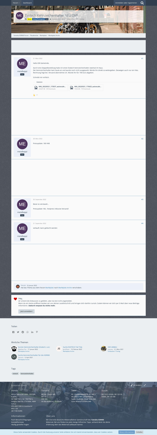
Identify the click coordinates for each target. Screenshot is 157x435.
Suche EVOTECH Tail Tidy (72, 347)
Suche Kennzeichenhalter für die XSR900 (34, 355)
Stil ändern (137, 385)
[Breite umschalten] (145, 385)
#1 (142, 58)
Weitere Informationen (126, 432)
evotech (15, 374)
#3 (142, 199)
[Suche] (142, 3)
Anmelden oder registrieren (126, 3)
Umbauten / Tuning (114, 351)
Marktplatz (49, 288)
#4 (142, 223)
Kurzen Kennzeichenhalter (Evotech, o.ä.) (34, 347)
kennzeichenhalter (27, 374)
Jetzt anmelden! (26, 311)
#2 (142, 139)
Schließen (139, 432)
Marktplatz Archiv (65, 288)
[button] (13, 332)
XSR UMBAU (112, 347)
